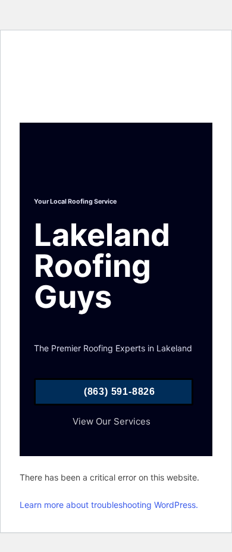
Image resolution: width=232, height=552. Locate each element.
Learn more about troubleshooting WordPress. (109, 505)
